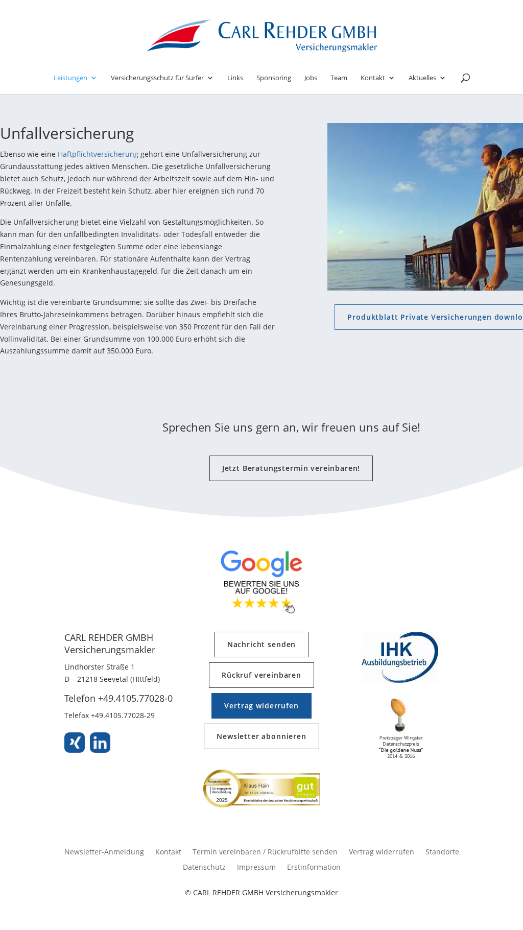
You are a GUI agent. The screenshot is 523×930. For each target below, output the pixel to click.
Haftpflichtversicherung (98, 154)
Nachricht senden (261, 644)
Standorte (442, 852)
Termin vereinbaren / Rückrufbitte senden (265, 852)
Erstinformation (314, 868)
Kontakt (373, 78)
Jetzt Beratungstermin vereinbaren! (291, 468)
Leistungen (70, 78)
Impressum (256, 868)
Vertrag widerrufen (261, 705)
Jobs (310, 78)
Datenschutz (204, 868)
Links (235, 78)
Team (338, 78)
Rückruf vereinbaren (261, 675)
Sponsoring (273, 78)
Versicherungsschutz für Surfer (157, 78)
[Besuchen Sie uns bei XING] (74, 744)
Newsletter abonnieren (261, 736)
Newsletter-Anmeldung (104, 852)
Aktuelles (422, 78)
